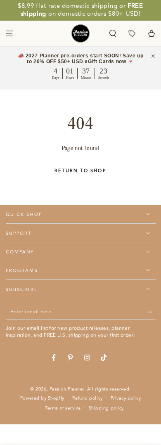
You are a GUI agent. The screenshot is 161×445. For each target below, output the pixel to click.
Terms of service (63, 408)
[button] (113, 33)
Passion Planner (67, 389)
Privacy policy (126, 398)
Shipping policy (106, 408)
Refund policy (87, 398)
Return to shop (80, 170)
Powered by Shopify (42, 398)
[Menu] (9, 33)
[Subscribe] (151, 312)
